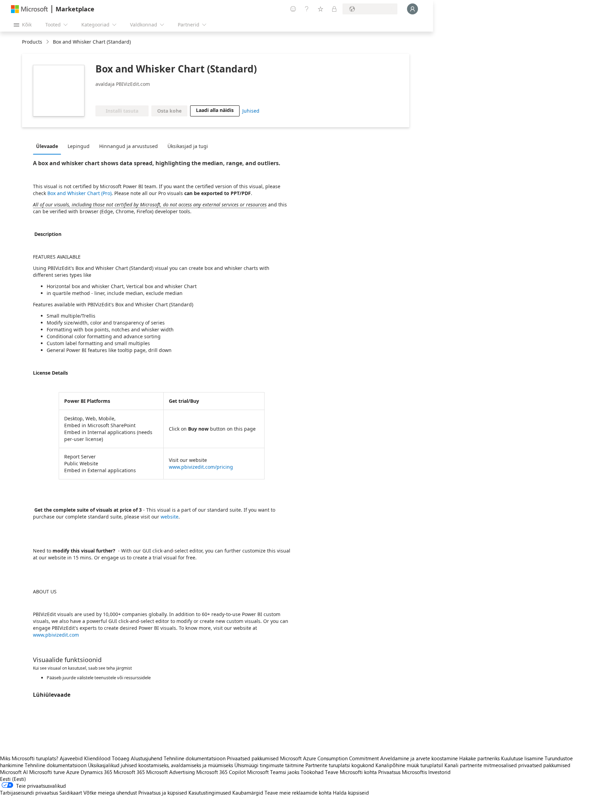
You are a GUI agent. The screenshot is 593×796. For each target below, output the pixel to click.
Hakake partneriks (479, 758)
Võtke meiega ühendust (110, 792)
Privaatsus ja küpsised (162, 792)
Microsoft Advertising (170, 772)
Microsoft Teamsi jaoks (273, 772)
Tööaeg (120, 758)
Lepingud (79, 146)
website (169, 516)
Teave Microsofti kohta (351, 772)
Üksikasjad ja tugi (187, 146)
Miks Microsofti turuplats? (29, 758)
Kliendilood (97, 758)
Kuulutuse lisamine (522, 758)
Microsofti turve (47, 772)
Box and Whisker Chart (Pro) (79, 193)
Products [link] (32, 41)
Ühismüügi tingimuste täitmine (269, 765)
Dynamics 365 (96, 772)
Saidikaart (70, 792)
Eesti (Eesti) (13, 778)
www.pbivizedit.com (56, 635)
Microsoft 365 (129, 772)
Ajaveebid (71, 758)
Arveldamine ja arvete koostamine (419, 758)
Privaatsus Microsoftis (402, 772)
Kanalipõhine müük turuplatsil (409, 765)
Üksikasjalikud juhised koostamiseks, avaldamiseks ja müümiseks (160, 765)
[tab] (49, 145)
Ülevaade (47, 146)
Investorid (439, 772)
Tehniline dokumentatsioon (194, 758)
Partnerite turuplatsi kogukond (339, 765)
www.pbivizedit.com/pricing (201, 467)
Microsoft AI (14, 772)
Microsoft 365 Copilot (221, 772)
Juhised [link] (250, 110)
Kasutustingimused (209, 792)
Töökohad (312, 772)
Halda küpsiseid (351, 792)
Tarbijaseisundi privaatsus (29, 792)
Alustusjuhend (146, 758)
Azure (72, 772)
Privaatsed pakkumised (253, 758)
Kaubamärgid (247, 792)
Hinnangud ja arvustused (128, 146)
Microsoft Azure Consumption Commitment (330, 758)
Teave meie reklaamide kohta (298, 792)
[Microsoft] (29, 9)
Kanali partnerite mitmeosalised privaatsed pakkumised (507, 765)
